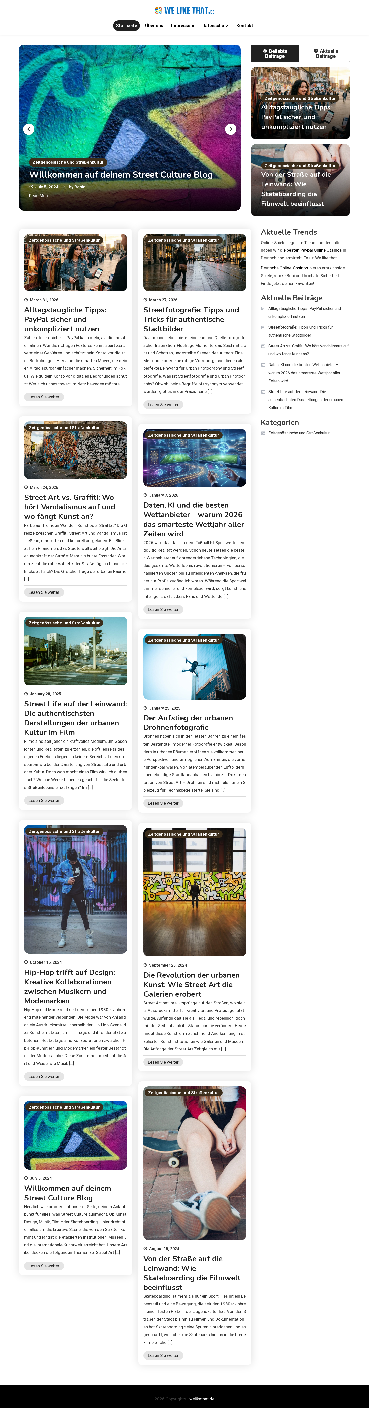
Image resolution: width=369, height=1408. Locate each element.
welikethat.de (201, 1398)
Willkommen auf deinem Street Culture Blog (121, 174)
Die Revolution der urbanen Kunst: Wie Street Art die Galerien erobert (191, 984)
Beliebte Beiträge (276, 53)
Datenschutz (215, 25)
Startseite (126, 25)
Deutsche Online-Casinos (284, 267)
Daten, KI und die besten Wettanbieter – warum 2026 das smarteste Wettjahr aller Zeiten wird (193, 519)
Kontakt (244, 25)
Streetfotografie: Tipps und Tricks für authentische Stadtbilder (191, 319)
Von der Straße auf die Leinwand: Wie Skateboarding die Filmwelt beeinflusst (192, 1273)
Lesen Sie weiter (44, 396)
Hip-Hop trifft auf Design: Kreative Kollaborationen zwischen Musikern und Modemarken (69, 986)
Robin (79, 186)
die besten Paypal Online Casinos (311, 250)
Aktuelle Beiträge (327, 53)
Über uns (154, 25)
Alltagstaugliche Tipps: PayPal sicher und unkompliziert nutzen (296, 117)
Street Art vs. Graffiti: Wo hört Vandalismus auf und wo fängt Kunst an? (69, 507)
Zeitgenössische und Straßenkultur (68, 162)
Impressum (182, 25)
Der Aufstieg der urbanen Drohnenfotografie (188, 723)
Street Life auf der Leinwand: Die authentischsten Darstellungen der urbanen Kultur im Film (75, 718)
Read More (39, 195)
